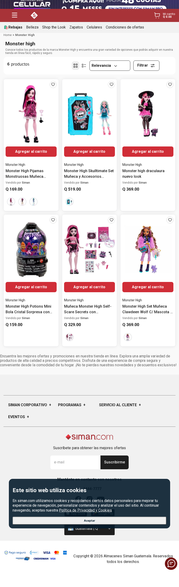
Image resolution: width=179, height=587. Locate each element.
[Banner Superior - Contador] (89, 4)
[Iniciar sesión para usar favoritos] (53, 84)
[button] (14, 15)
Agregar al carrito (31, 151)
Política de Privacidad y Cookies (85, 510)
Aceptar (89, 520)
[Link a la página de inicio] (7, 35)
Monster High (24, 35)
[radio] (75, 66)
